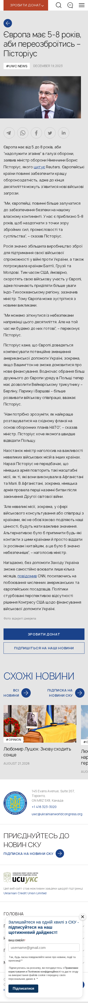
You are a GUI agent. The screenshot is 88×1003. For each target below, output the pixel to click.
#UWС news (16, 66)
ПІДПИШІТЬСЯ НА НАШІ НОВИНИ (44, 648)
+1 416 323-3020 (44, 807)
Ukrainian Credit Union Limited (25, 893)
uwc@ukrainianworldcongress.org (57, 814)
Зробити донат (44, 634)
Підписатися (23, 988)
